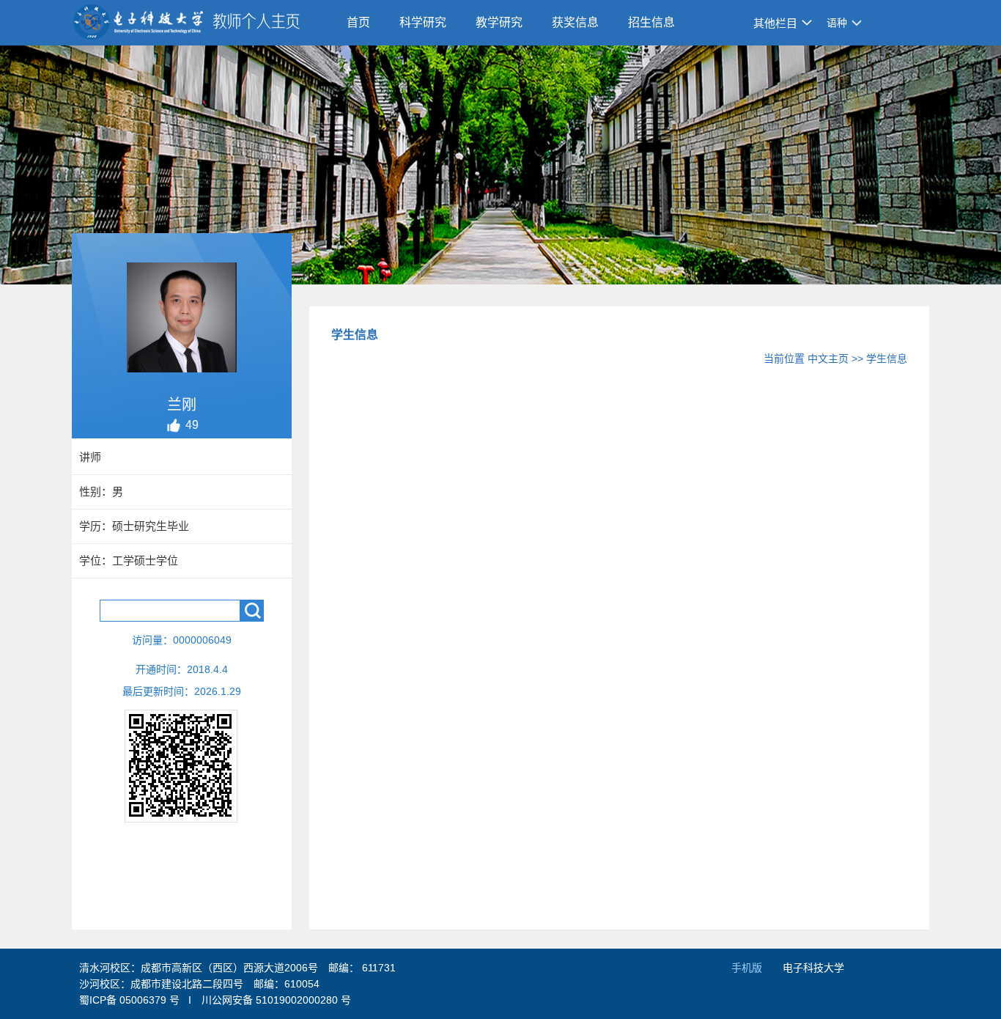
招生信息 (651, 22)
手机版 (746, 968)
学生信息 (886, 358)
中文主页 (828, 358)
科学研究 (422, 22)
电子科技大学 (813, 968)
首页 (358, 22)
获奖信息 (575, 22)
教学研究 (499, 22)
